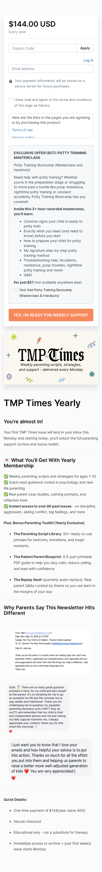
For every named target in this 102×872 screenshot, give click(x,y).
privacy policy (24, 137)
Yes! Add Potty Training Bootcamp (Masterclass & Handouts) (45, 292)
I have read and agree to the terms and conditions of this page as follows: (53, 102)
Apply (85, 48)
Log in (88, 60)
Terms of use (22, 130)
